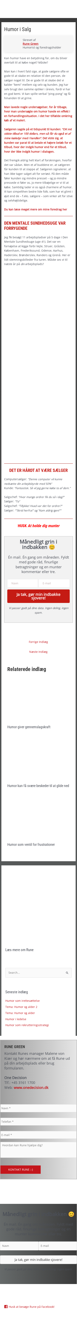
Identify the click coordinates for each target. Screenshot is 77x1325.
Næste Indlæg (38, 652)
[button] (38, 596)
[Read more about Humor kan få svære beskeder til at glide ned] (38, 758)
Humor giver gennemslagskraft (28, 727)
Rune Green (30, 44)
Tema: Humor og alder (20, 1013)
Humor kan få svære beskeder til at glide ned (38, 786)
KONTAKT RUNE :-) (20, 1169)
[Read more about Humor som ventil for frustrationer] (38, 817)
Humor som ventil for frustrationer (31, 844)
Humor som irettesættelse (22, 1001)
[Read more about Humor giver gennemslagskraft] (38, 700)
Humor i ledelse (15, 1019)
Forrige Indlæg (38, 642)
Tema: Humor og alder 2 (21, 1007)
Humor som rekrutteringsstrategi (27, 1025)
